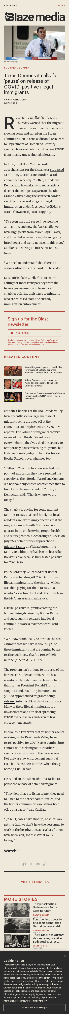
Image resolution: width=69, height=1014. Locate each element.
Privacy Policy (40, 340)
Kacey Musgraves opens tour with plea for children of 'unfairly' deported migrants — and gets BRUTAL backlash (43, 370)
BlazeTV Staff (41, 946)
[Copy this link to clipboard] (45, 864)
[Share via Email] (38, 864)
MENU (61, 6)
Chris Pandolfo (15, 100)
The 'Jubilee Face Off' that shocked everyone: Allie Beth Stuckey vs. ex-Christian (48, 939)
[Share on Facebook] (24, 864)
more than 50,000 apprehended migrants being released (30, 696)
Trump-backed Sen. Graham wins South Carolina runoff (45, 907)
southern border (16, 68)
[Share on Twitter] (31, 864)
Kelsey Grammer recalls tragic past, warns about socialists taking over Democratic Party (42, 383)
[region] (34, 982)
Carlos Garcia (41, 915)
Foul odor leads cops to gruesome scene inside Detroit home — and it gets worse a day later (47, 923)
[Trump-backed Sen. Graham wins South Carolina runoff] (17, 909)
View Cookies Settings (34, 1008)
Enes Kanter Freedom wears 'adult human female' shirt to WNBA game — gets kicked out (45, 396)
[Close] (65, 955)
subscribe (10, 6)
